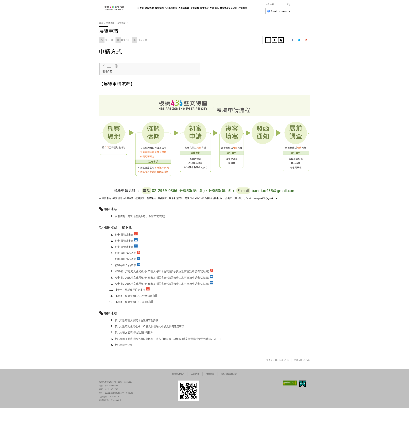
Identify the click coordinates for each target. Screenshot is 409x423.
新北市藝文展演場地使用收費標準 (134, 332)
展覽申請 (121, 23)
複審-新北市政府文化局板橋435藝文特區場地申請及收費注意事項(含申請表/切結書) (162, 271)
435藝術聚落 (171, 8)
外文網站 (242, 8)
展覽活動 (194, 8)
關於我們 (159, 8)
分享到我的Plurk (306, 40)
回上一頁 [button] (109, 40)
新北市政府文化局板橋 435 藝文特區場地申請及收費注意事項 (149, 326)
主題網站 (195, 374)
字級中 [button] (275, 40)
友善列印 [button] (125, 40)
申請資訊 (214, 8)
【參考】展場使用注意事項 (130, 289)
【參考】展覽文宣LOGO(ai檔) (132, 302)
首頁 (142, 8)
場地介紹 (110, 68)
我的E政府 (302, 384)
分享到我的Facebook (292, 40)
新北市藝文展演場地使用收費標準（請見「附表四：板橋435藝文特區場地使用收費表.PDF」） (168, 338)
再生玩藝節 (183, 8)
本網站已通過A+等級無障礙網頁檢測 (290, 383)
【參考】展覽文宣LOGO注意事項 (134, 296)
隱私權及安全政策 (228, 8)
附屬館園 (210, 374)
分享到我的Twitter (299, 40)
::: (138, 8)
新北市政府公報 (124, 344)
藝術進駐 (204, 8)
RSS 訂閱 (142, 40)
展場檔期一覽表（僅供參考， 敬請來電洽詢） (140, 216)
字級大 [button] (281, 40)
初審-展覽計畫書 (124, 234)
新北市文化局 (178, 374)
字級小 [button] (268, 40)
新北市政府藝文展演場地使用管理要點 (136, 320)
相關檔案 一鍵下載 (118, 227)
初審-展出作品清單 (125, 253)
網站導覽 (149, 8)
